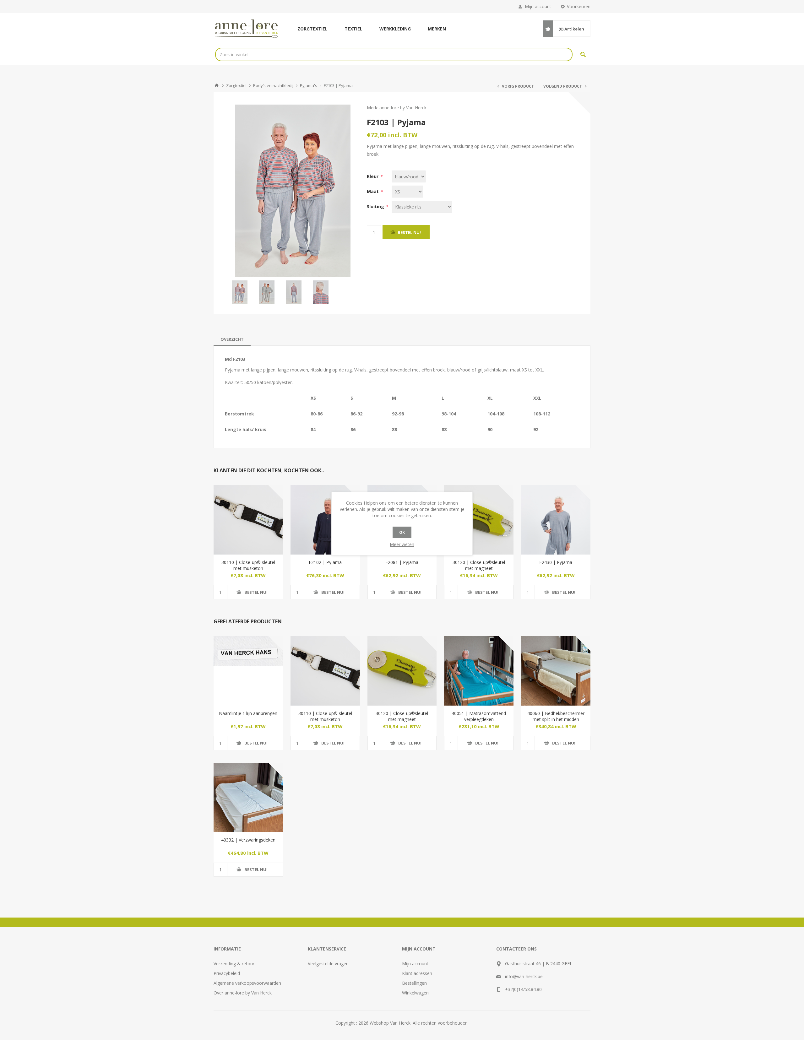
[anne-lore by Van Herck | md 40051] (478, 671)
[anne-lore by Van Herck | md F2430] (555, 520)
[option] (239, 292)
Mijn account (538, 6)
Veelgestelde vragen (328, 964)
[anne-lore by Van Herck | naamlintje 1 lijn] (248, 671)
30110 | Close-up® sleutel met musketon (248, 565)
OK (402, 532)
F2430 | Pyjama (555, 562)
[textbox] (394, 54)
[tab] (232, 339)
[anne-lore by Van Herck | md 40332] (248, 797)
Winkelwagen (415, 993)
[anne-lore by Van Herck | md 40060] (555, 671)
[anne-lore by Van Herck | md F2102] (325, 520)
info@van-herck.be (524, 976)
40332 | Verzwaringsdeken (248, 840)
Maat (373, 191)
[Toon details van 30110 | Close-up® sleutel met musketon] (248, 520)
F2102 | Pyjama (325, 562)
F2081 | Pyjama (401, 562)
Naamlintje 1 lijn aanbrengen (248, 713)
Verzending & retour (234, 964)
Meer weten (402, 544)
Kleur (373, 176)
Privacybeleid (227, 973)
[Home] (217, 85)
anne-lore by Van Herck (402, 108)
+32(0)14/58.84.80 (523, 989)
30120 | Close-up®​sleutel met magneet (479, 565)
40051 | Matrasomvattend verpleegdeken (479, 716)
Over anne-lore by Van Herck (243, 993)
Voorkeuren (578, 6)
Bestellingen (414, 983)
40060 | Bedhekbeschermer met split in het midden (555, 716)
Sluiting (376, 206)
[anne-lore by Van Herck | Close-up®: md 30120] (478, 520)
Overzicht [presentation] (232, 339)
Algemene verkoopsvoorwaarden (247, 983)
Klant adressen (417, 973)
